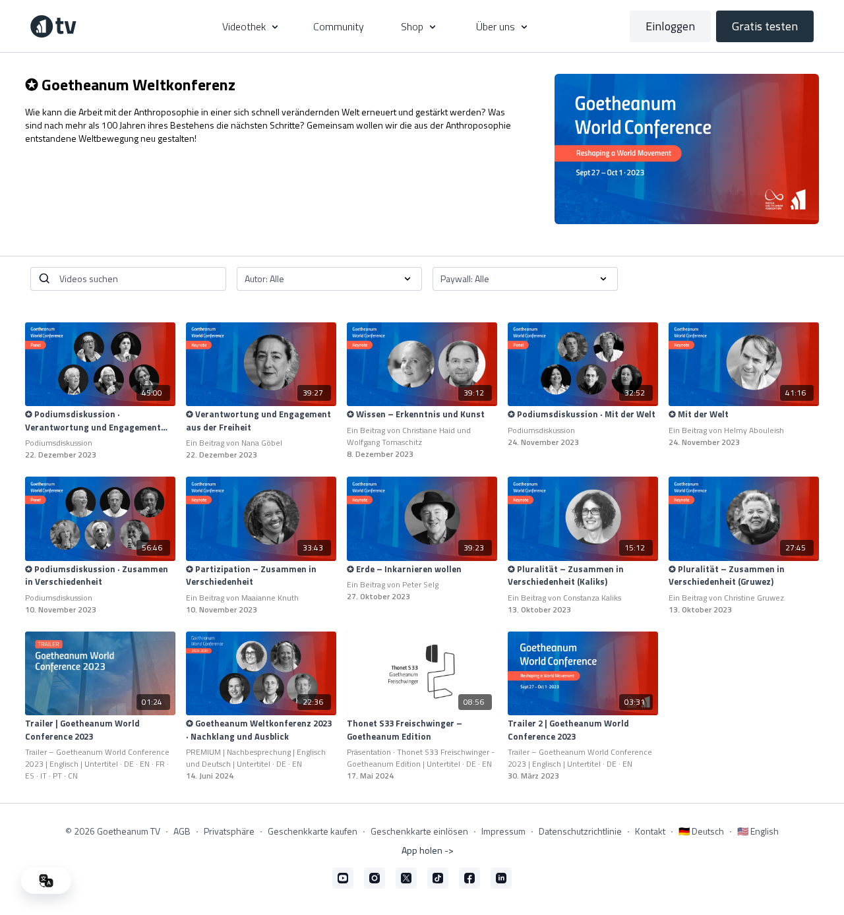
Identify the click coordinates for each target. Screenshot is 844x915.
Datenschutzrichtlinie (580, 831)
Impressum (503, 831)
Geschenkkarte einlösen (419, 831)
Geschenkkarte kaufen (312, 831)
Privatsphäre (229, 831)
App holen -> (428, 850)
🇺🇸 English (758, 831)
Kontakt (650, 831)
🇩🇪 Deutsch (701, 831)
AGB (182, 831)
